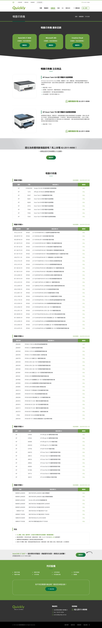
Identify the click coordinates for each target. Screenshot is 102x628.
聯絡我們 (33, 2)
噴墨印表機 (17, 574)
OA (62, 8)
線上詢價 (85, 8)
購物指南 (77, 8)
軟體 (41, 8)
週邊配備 (53, 8)
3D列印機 (36, 574)
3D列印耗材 (57, 572)
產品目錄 (40, 2)
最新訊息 (26, 2)
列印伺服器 (76, 572)
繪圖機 (75, 574)
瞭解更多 (24, 45)
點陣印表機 (37, 572)
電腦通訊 (46, 8)
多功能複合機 (57, 574)
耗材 (58, 8)
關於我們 (20, 2)
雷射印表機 (17, 572)
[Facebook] (89, 624)
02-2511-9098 (86, 2)
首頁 (76, 16)
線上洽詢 (53, 537)
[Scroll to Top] (99, 626)
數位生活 (68, 8)
